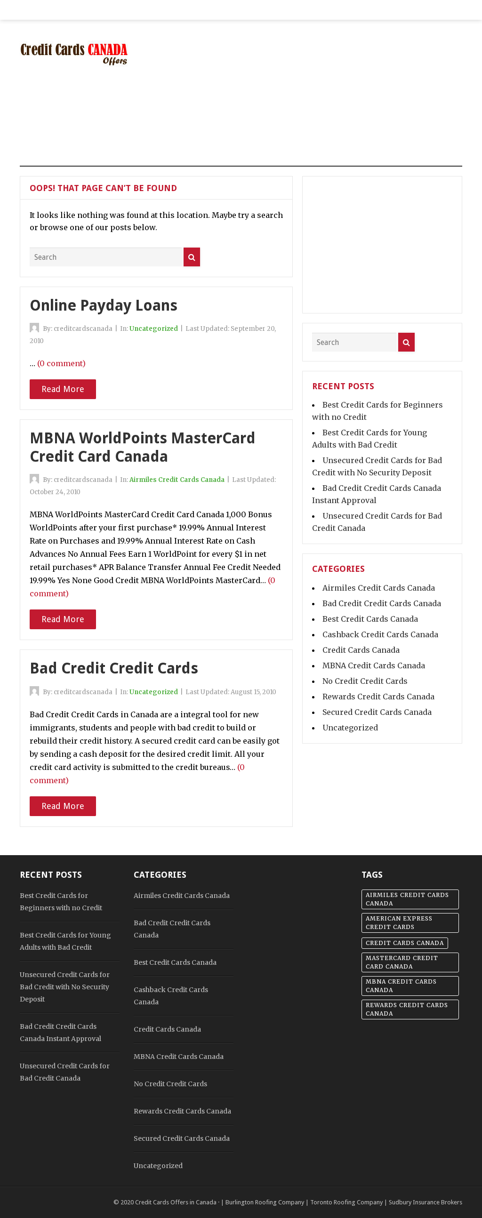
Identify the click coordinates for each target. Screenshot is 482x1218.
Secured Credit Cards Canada (377, 712)
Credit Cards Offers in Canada (176, 1202)
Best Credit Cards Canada (370, 619)
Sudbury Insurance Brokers (425, 1202)
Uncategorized (153, 329)
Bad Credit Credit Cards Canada (381, 603)
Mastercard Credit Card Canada (402, 962)
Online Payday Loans (103, 305)
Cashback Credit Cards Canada (380, 634)
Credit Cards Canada (361, 650)
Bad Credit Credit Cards (114, 668)
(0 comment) (61, 363)
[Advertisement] (331, 99)
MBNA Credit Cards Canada (373, 665)
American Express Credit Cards (399, 922)
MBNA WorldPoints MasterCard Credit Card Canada (143, 447)
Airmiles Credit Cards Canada (177, 480)
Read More (62, 389)
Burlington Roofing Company (264, 1202)
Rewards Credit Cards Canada (378, 696)
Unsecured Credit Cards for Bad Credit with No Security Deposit (65, 986)
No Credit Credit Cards (365, 681)
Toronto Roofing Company (346, 1202)
